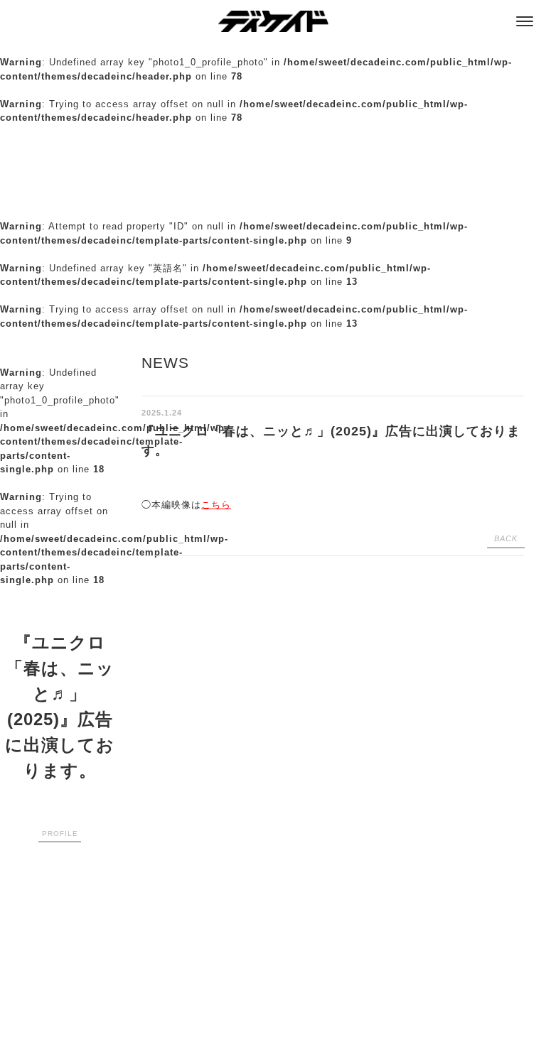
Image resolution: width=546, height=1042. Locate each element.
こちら (216, 504)
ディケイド (273, 21)
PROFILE (60, 833)
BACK (506, 538)
